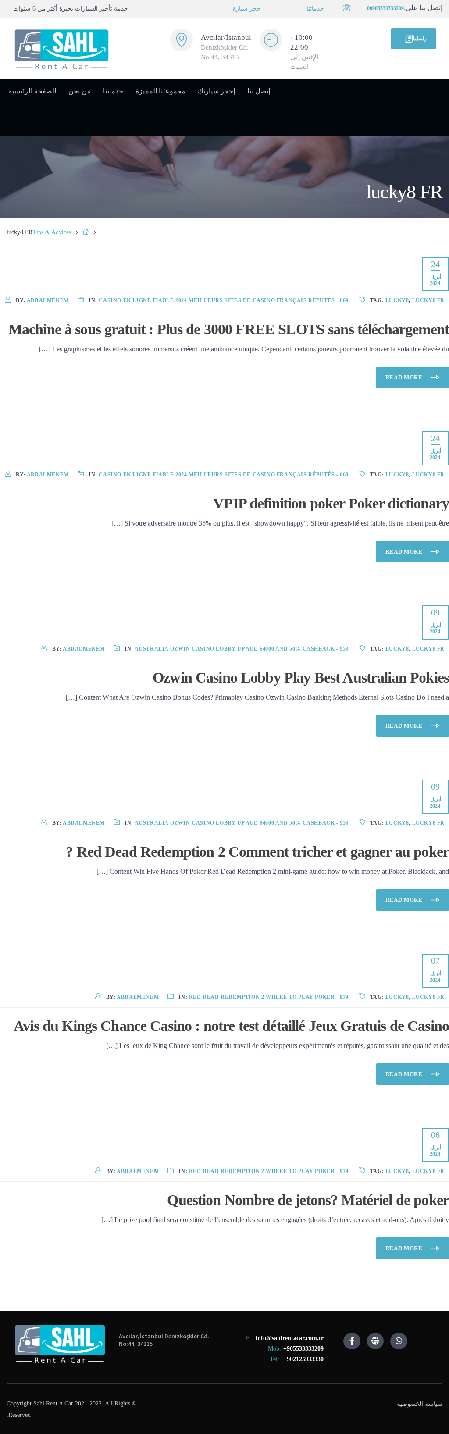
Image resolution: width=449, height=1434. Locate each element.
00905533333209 (385, 8)
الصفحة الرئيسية (32, 91)
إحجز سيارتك (216, 91)
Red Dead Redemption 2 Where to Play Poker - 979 (269, 997)
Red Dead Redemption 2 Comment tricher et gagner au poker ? (257, 852)
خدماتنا (315, 8)
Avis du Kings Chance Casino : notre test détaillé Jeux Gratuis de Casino (231, 1026)
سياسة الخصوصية (419, 1404)
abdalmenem (48, 300)
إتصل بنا (258, 91)
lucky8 (397, 300)
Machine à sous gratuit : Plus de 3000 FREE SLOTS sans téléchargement (228, 329)
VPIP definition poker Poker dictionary (331, 503)
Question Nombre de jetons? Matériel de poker (308, 1200)
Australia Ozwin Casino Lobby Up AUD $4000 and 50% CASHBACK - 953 (242, 649)
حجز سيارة (247, 8)
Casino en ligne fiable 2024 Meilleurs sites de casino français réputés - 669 (224, 300)
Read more (404, 377)
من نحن (79, 91)
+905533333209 (303, 1348)
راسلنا (420, 39)
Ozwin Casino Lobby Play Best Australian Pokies (301, 677)
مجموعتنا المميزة (160, 91)
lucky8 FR (428, 300)
